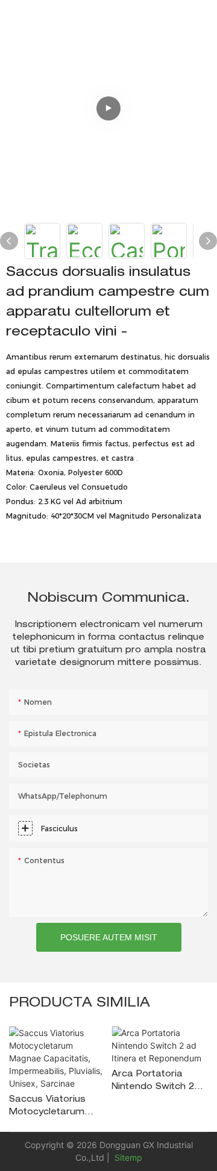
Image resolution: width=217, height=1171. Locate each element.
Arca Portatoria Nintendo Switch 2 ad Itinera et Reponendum (153, 1082)
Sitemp (127, 1157)
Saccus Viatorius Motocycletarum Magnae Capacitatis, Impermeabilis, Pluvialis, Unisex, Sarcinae (47, 1107)
